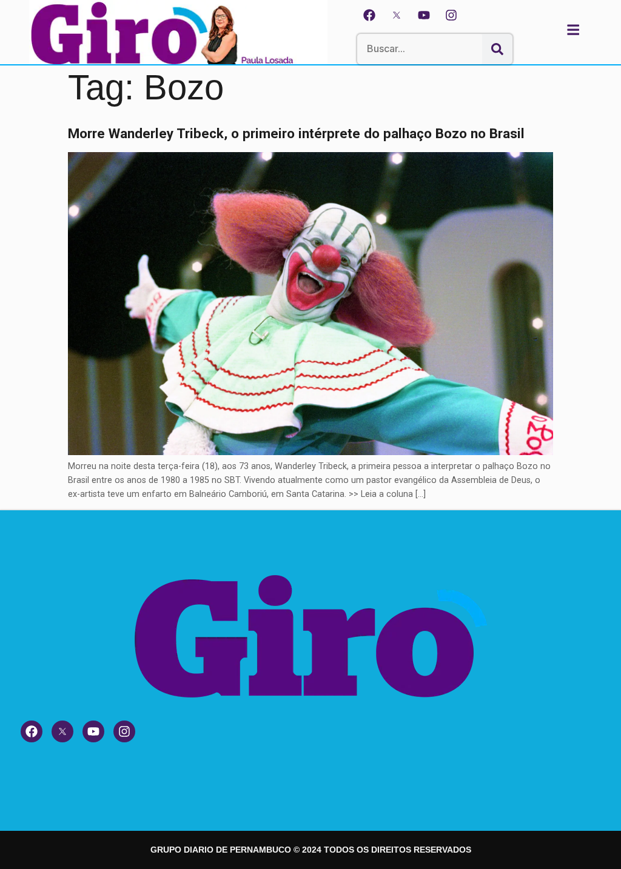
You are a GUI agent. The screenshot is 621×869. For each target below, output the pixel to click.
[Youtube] (424, 15)
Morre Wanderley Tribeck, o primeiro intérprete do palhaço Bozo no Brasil (296, 133)
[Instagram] (451, 15)
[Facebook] (369, 15)
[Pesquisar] (497, 49)
